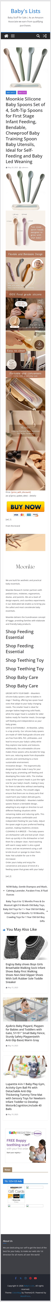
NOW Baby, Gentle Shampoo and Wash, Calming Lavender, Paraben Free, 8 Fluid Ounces (27, 890)
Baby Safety (11, 92)
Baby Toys (22, 92)
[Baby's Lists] (6, 36)
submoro (24, 167)
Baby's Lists (25, 11)
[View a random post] (44, 36)
